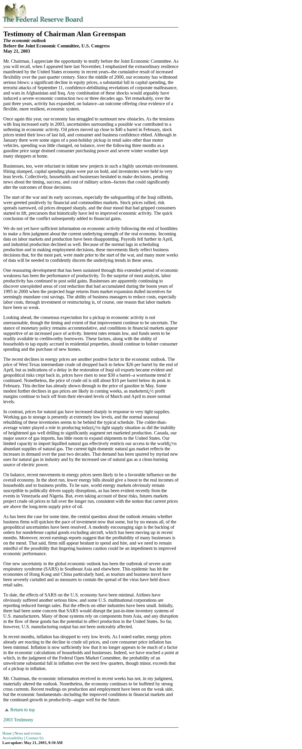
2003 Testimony (18, 719)
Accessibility (12, 738)
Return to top (22, 709)
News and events (27, 733)
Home (7, 733)
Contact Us (35, 738)
